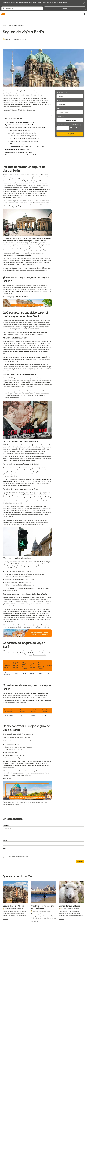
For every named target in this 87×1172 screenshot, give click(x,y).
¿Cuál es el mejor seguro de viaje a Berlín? (19, 125)
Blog (10, 25)
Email (4, 848)
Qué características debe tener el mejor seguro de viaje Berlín (25, 127)
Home (4, 25)
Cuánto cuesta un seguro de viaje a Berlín (19, 152)
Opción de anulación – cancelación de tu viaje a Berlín (27, 147)
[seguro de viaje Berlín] (27, 303)
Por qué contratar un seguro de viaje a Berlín (20, 122)
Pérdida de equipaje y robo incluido (21, 144)
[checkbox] (3, 857)
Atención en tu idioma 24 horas (19, 130)
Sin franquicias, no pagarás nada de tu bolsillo (24, 138)
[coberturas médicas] (27, 633)
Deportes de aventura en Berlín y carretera (23, 136)
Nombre (5, 840)
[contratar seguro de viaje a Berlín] (27, 790)
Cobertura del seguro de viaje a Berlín (18, 149)
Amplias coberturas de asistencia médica (23, 133)
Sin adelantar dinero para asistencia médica (24, 141)
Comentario (6, 825)
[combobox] (22, 8)
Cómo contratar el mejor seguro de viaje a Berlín (21, 155)
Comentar (80, 861)
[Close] (84, 3)
